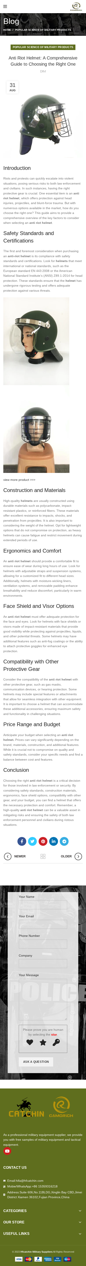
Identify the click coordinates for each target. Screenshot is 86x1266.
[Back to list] (43, 856)
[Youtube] (7, 1151)
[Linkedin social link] (53, 841)
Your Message (29, 975)
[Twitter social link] (32, 841)
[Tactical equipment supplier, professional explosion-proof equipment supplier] (76, 6)
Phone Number (29, 935)
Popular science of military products (43, 30)
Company (25, 955)
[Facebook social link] (21, 841)
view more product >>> (19, 479)
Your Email (26, 916)
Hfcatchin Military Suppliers (36, 1251)
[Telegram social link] (64, 841)
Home (7, 30)
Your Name (26, 896)
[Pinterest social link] (43, 841)
